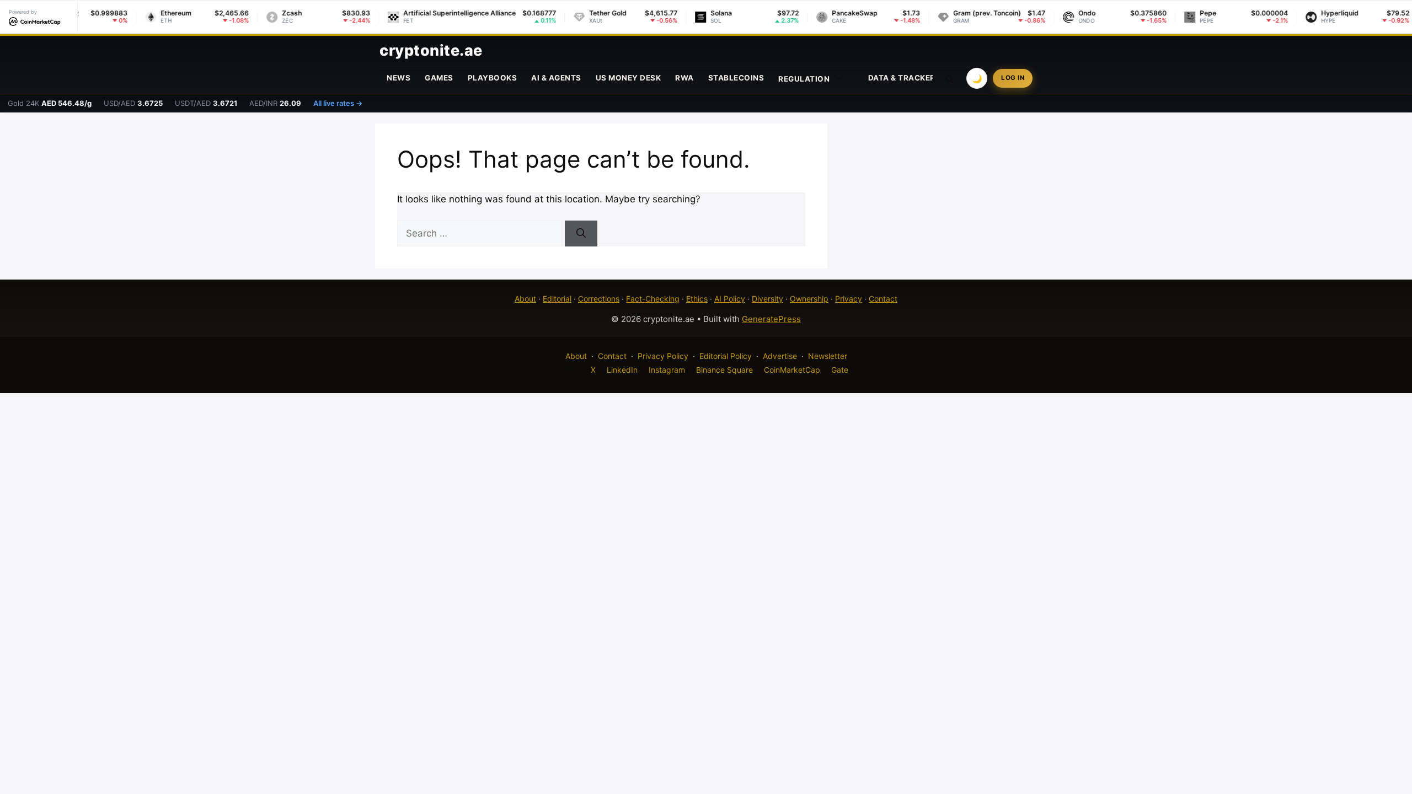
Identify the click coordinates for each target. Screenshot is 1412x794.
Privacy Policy (663, 356)
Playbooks (492, 77)
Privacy (848, 298)
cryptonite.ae (431, 50)
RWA (684, 77)
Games (439, 77)
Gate (839, 369)
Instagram (667, 369)
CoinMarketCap (792, 369)
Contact (883, 298)
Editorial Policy (725, 356)
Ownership (809, 298)
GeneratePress (771, 319)
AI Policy (729, 298)
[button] (949, 78)
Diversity (767, 298)
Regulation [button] (804, 78)
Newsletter (827, 356)
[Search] (581, 234)
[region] (143, 714)
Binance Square (724, 369)
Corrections (598, 298)
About (525, 298)
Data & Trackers (904, 77)
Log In (1012, 78)
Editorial (557, 298)
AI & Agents (556, 77)
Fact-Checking (653, 298)
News (398, 77)
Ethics (697, 298)
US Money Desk (628, 77)
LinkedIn (622, 369)
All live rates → (337, 103)
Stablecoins (736, 77)
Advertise (780, 356)
